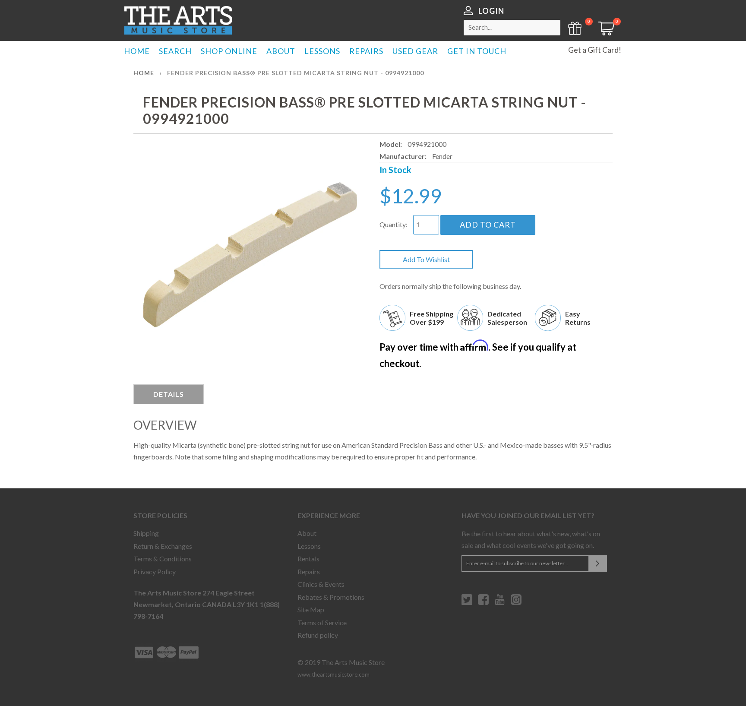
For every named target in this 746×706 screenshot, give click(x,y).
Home (143, 72)
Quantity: (393, 224)
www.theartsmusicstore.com (333, 674)
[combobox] (512, 27)
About (306, 533)
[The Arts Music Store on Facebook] (483, 602)
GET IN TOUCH (476, 51)
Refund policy (317, 635)
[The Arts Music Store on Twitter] (467, 602)
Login (491, 11)
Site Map (310, 609)
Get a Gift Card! (594, 49)
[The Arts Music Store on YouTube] (499, 602)
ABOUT (280, 51)
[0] (603, 32)
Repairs (308, 571)
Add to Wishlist (426, 259)
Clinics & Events (321, 584)
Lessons (309, 546)
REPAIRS (366, 51)
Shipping (146, 533)
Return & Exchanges (162, 546)
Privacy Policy (154, 571)
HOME (137, 51)
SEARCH (175, 51)
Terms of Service (322, 622)
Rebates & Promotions (330, 597)
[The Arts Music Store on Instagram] (516, 602)
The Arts (178, 20)
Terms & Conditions (162, 558)
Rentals (308, 558)
